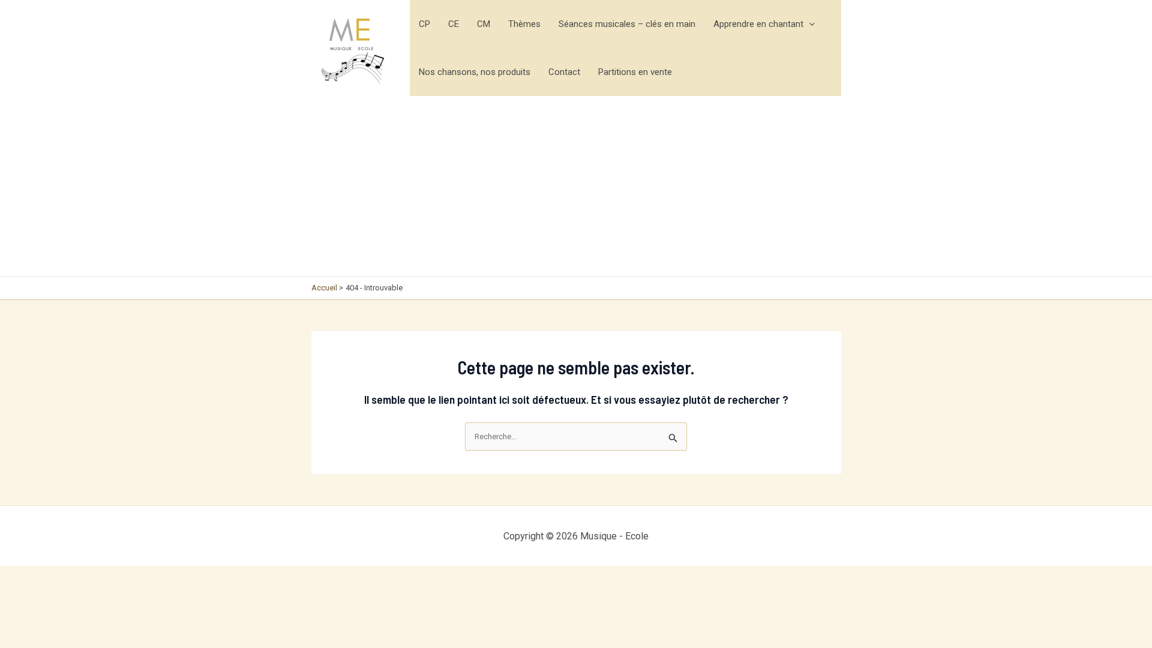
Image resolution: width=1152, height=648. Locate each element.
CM (483, 24)
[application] (809, 24)
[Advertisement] (576, 186)
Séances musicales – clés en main (627, 24)
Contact (564, 72)
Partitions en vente (635, 72)
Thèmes (524, 24)
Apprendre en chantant (758, 24)
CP (424, 24)
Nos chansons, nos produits (474, 72)
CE (453, 24)
